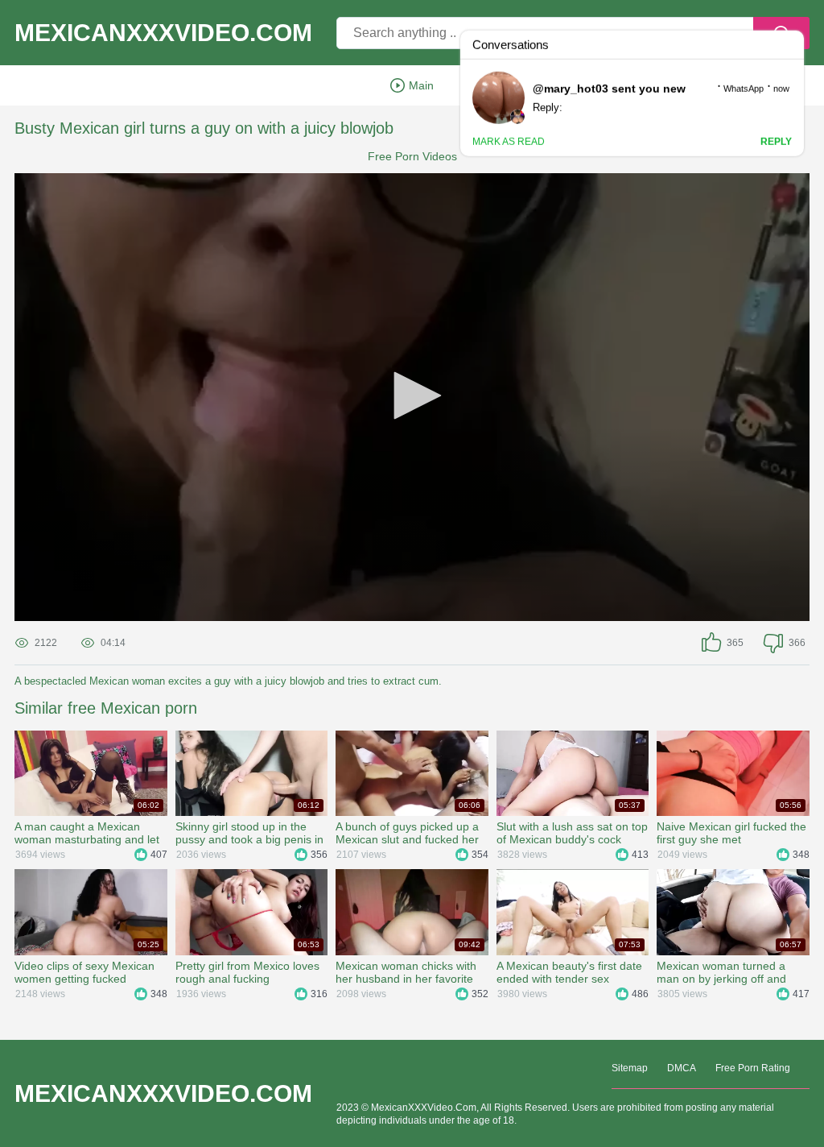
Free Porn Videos (412, 156)
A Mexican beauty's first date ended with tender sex (569, 972)
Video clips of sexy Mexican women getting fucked (84, 972)
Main (421, 85)
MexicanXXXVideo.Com (163, 33)
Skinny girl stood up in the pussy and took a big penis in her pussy (249, 833)
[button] (412, 395)
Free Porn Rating (752, 1068)
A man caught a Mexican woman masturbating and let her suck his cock (86, 833)
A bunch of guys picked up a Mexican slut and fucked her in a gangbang (407, 833)
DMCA (681, 1068)
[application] (412, 397)
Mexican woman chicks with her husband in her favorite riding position (406, 972)
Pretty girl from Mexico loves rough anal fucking (247, 972)
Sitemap (630, 1068)
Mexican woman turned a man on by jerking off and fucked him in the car (721, 972)
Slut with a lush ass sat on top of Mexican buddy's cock (572, 833)
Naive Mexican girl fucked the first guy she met (731, 833)
